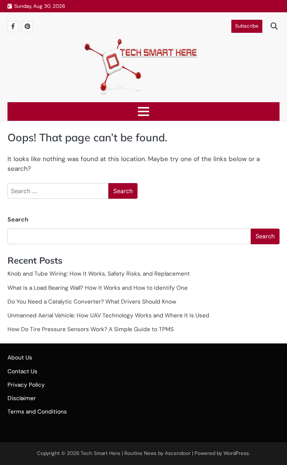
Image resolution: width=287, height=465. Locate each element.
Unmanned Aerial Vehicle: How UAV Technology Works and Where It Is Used (108, 315)
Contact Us (22, 371)
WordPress (236, 453)
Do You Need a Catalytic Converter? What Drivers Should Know (91, 301)
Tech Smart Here (100, 453)
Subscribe (247, 26)
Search (17, 219)
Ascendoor (178, 453)
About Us (19, 357)
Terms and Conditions (37, 411)
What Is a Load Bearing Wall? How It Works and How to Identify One (97, 288)
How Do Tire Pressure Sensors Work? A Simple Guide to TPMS (90, 329)
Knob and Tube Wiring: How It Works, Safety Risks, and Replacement (98, 273)
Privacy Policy (26, 385)
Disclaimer (21, 398)
